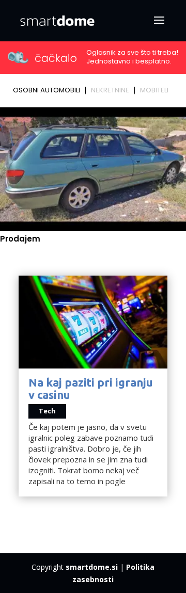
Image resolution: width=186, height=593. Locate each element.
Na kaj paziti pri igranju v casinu (90, 388)
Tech (47, 410)
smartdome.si (92, 567)
